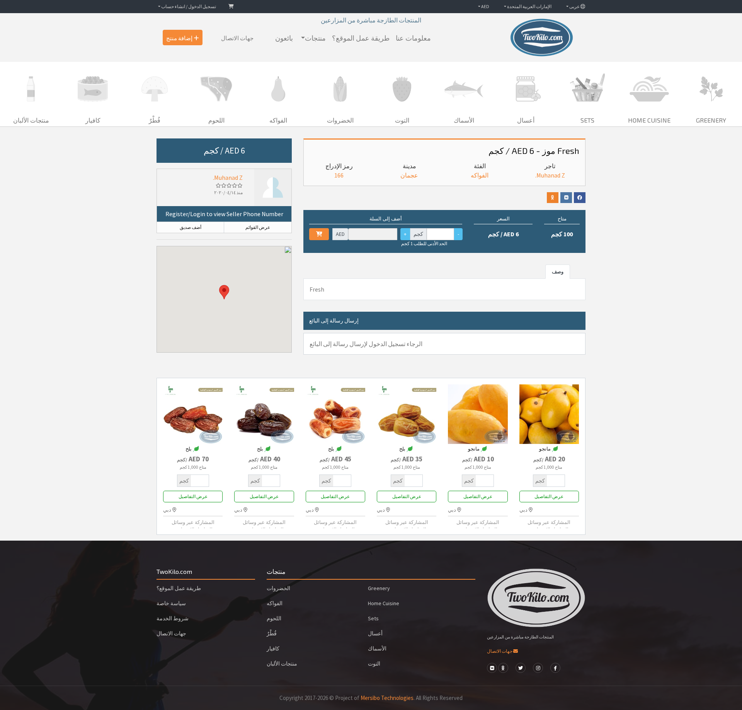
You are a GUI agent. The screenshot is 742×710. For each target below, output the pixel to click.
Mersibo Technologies (387, 697)
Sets (373, 618)
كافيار (273, 648)
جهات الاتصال (237, 37)
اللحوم (274, 618)
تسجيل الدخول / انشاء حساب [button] (188, 6)
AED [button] (484, 6)
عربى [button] (574, 6)
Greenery (379, 588)
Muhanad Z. (228, 177)
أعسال (375, 633)
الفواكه (479, 175)
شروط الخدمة (173, 618)
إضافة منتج (180, 37)
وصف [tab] (557, 271)
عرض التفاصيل (548, 496)
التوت (374, 663)
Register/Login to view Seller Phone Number (224, 214)
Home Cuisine (383, 603)
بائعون (284, 37)
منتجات (315, 37)
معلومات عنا (413, 37)
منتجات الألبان (282, 663)
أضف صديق (190, 227)
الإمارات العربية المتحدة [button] (528, 6)
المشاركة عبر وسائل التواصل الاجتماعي (549, 525)
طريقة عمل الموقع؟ (361, 37)
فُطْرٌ (272, 633)
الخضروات (278, 588)
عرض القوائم (257, 227)
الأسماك (377, 648)
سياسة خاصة (171, 603)
